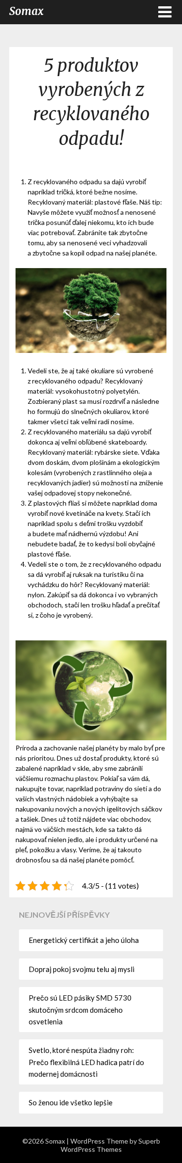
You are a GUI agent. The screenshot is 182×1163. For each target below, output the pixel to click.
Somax (26, 11)
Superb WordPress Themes (110, 1145)
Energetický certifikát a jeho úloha (84, 940)
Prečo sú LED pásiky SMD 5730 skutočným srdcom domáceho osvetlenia (80, 1009)
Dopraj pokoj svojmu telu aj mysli (81, 969)
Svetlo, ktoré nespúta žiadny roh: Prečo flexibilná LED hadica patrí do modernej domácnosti (86, 1062)
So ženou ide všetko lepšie (71, 1102)
